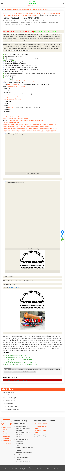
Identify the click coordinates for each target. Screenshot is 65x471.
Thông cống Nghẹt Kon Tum (11, 409)
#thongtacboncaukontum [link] (50, 130)
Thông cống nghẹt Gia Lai (10, 403)
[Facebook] (62, 232)
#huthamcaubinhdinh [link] (19, 124)
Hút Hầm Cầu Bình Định (9, 398)
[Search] (63, 3)
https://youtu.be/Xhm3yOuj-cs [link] (11, 122)
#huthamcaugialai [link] (8, 124)
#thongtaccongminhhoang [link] (23, 130)
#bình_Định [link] (10, 84)
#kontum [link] (36, 132)
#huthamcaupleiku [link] (20, 128)
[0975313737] (62, 239)
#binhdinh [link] (43, 132)
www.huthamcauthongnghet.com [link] (12, 99)
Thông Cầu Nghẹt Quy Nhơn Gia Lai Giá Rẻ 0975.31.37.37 (21, 364)
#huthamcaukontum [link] (37, 130)
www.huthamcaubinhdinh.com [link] (16, 86)
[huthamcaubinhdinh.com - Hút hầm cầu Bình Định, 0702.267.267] (32, 3)
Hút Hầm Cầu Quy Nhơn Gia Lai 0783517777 (18, 360)
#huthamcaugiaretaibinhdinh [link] (48, 124)
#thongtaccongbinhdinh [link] (43, 126)
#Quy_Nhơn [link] (17, 84)
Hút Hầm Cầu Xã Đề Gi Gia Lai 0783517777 (17, 357)
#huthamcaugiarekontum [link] (10, 132)
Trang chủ (5, 13)
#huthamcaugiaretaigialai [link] (32, 124)
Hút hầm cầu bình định (41, 424)
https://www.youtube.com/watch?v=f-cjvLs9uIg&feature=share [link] (25, 120)
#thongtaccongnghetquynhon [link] (34, 128)
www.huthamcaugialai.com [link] (15, 96)
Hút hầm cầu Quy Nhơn (53, 468)
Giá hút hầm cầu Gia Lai (9, 395)
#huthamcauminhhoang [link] (9, 130)
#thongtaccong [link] (14, 126)
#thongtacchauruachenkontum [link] (25, 132)
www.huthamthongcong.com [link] (11, 98)
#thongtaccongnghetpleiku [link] (49, 128)
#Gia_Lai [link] (14, 94)
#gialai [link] (48, 132)
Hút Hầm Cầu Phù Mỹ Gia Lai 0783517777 (17, 355)
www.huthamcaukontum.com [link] (11, 115)
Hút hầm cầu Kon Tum (9, 400)
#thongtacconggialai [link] (31, 126)
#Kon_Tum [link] (11, 107)
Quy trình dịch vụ (7, 440)
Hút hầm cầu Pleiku (8, 392)
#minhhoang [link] (57, 132)
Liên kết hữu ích (7, 389)
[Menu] (2, 3)
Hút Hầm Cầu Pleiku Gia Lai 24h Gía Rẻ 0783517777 (20, 362)
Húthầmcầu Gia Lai (13, 287)
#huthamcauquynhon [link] (9, 128)
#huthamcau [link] (6, 126)
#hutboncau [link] (22, 126)
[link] (14, 117)
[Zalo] (62, 236)
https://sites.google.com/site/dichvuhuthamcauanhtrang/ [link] (18, 80)
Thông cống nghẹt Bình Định (11, 406)
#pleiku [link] (9, 94)
